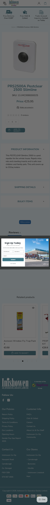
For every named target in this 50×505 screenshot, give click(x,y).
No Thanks (13, 263)
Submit (13, 259)
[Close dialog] (47, 240)
